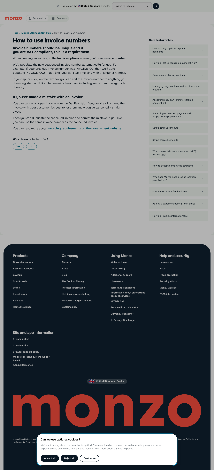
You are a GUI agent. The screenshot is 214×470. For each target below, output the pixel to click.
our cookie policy (123, 448)
